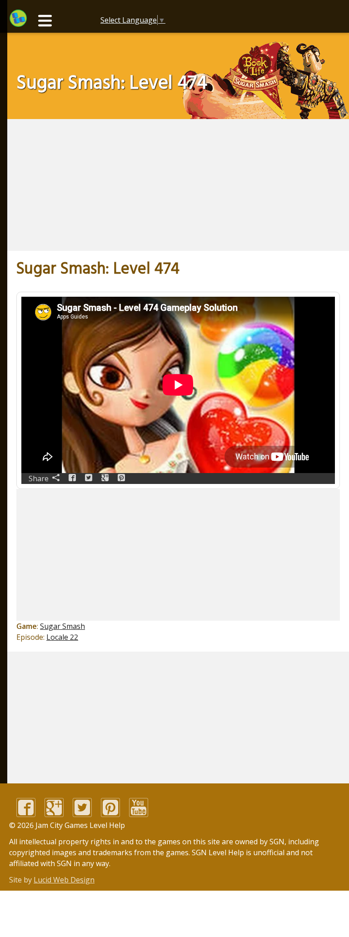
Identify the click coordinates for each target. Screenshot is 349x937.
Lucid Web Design (64, 880)
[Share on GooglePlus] (105, 478)
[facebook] (25, 814)
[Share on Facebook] (72, 478)
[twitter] (82, 814)
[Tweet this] (88, 478)
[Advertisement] (142, 185)
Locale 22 (62, 637)
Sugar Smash (62, 626)
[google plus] (54, 814)
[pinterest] (110, 814)
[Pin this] (121, 478)
